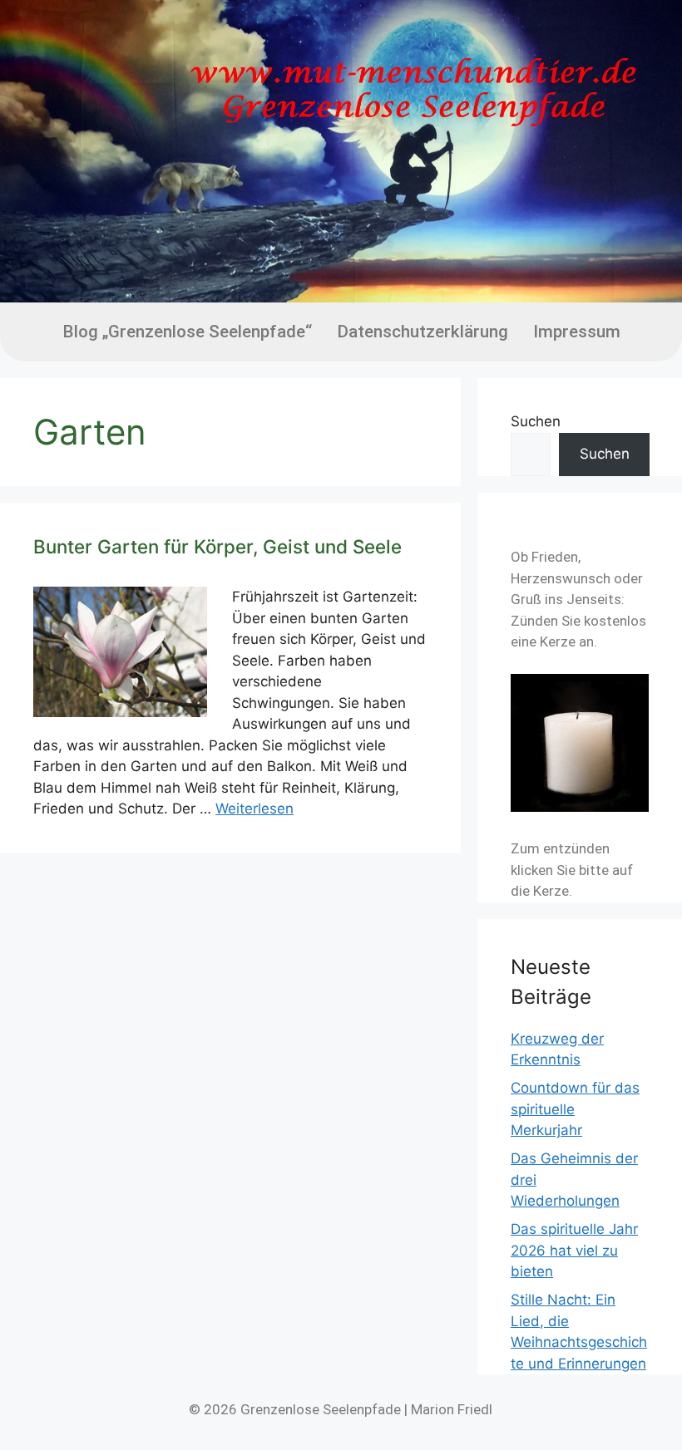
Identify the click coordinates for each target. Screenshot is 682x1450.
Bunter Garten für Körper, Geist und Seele (217, 546)
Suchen (536, 421)
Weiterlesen (254, 808)
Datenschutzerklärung (422, 332)
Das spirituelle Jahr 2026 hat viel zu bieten (574, 1250)
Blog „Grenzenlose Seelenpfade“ (187, 332)
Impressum (576, 332)
